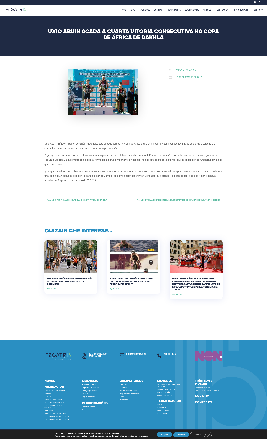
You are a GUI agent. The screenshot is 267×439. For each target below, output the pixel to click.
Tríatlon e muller (240, 10)
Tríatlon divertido (163, 392)
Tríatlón (84, 410)
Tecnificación (222, 10)
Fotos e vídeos (125, 403)
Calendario (124, 384)
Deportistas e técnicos (90, 388)
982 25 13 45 (170, 354)
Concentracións (163, 408)
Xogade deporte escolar (166, 389)
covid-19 (202, 396)
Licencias (158, 10)
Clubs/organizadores (90, 391)
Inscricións (124, 388)
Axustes (144, 436)
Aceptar (164, 434)
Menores (207, 10)
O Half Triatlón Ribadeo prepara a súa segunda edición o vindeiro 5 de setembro (69, 281)
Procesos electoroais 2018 (54, 403)
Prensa (179, 70)
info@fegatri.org (136, 354)
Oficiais (85, 394)
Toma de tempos (163, 411)
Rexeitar (181, 434)
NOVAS (132, 10)
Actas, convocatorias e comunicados (53, 406)
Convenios (48, 410)
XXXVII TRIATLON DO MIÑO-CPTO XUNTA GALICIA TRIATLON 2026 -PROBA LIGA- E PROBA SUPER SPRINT (131, 281)
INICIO (124, 10)
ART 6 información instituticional (56, 416)
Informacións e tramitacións (54, 390)
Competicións (173, 10)
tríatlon (191, 70)
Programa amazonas (202, 387)
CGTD (159, 405)
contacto (203, 402)
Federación (144, 10)
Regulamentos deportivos (129, 394)
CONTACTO (258, 10)
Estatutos (48, 393)
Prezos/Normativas (89, 384)
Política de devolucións (128, 391)
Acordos (47, 396)
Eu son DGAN (162, 414)
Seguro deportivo (88, 397)
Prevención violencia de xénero (207, 390)
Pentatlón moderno (89, 407)
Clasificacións (191, 10)
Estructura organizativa (53, 399)
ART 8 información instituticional (56, 419)
